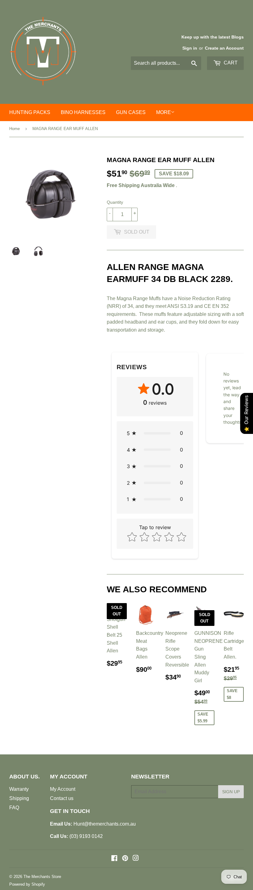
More (163, 112)
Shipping (19, 798)
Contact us (61, 798)
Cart (230, 62)
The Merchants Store (42, 876)
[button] (155, 433)
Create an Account (224, 48)
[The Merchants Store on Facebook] (114, 858)
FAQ (14, 807)
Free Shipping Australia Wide (141, 185)
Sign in (189, 48)
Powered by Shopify (27, 884)
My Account (62, 789)
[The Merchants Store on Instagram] (136, 858)
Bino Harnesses (83, 112)
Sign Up (231, 791)
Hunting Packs (29, 112)
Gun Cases (131, 112)
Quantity (115, 202)
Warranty (19, 789)
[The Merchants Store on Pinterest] (125, 858)
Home (14, 128)
